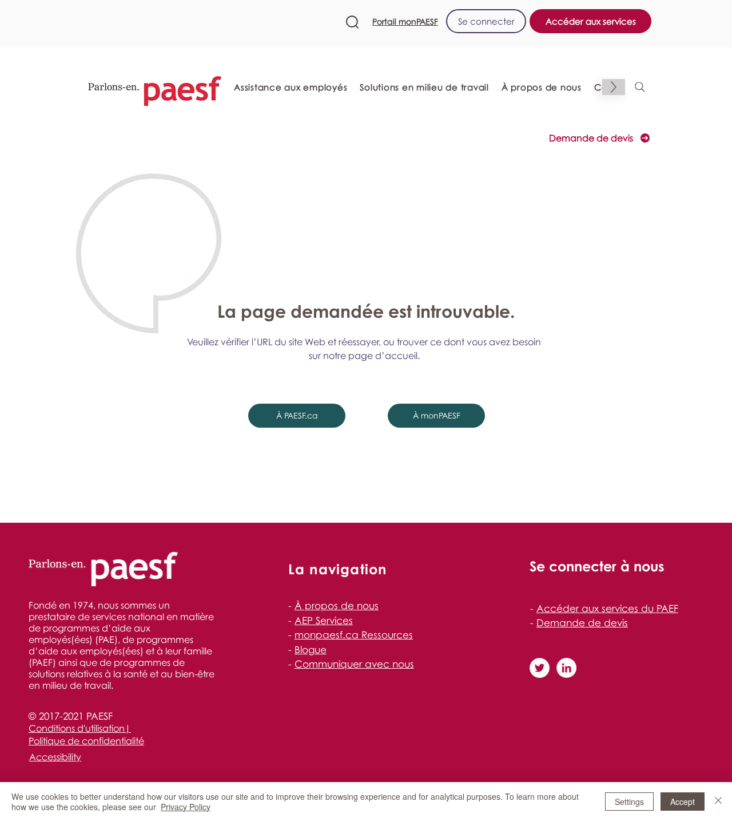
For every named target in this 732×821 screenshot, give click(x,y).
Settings (629, 801)
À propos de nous (337, 605)
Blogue (311, 650)
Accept (682, 801)
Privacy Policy (185, 806)
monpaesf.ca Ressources (354, 635)
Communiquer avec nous (354, 664)
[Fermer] (718, 801)
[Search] (640, 87)
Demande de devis (582, 623)
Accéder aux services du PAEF (607, 608)
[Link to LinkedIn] (566, 668)
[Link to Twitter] (540, 668)
